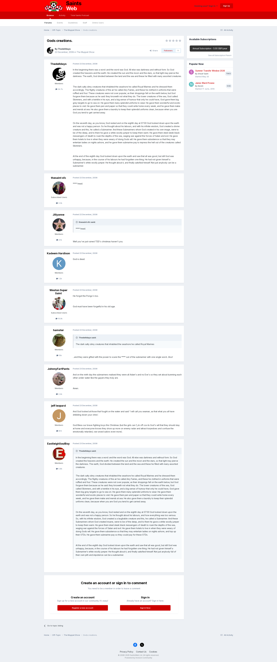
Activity (62, 15)
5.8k (60, 469)
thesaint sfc (58, 177)
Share (154, 50)
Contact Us (141, 651)
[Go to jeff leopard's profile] (59, 415)
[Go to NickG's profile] (191, 84)
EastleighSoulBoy (58, 443)
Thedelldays (64, 49)
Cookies (153, 651)
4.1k (60, 240)
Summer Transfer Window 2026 (210, 71)
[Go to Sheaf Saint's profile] (191, 72)
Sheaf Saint (203, 73)
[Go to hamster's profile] (59, 340)
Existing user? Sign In (205, 6)
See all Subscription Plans (219, 55)
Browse (50, 15)
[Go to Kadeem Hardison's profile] (59, 263)
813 (60, 431)
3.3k (60, 203)
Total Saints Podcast (80, 15)
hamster (58, 330)
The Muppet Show (85, 52)
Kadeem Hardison (58, 253)
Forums (48, 23)
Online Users (98, 23)
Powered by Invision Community (138, 658)
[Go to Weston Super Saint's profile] (59, 303)
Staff (85, 23)
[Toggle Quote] (77, 222)
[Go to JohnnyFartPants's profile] (59, 379)
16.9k (59, 318)
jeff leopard (58, 405)
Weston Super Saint (58, 292)
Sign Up (226, 6)
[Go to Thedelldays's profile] (50, 50)
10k (60, 355)
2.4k (60, 394)
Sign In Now (145, 608)
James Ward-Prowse (204, 83)
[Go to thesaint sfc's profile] (59, 187)
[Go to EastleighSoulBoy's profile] (59, 453)
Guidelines (73, 23)
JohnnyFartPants (58, 368)
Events (60, 23)
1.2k (60, 278)
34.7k (60, 89)
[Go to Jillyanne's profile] (59, 224)
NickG (200, 86)
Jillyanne (58, 214)
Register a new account (82, 608)
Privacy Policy (126, 651)
